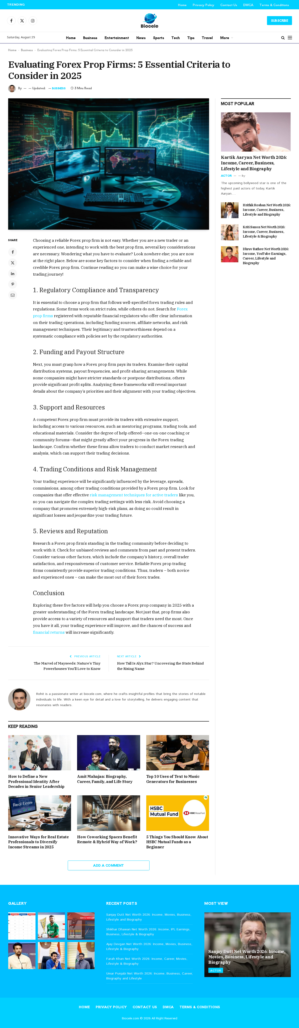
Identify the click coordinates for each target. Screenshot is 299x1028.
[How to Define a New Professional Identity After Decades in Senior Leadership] (39, 752)
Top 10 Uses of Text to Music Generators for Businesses (172, 779)
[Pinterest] (12, 284)
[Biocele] (149, 20)
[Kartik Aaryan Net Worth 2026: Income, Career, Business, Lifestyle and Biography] (256, 132)
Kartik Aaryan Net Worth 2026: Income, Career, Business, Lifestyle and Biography (254, 163)
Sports (158, 37)
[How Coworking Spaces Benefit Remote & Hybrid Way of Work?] (108, 813)
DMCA (248, 5)
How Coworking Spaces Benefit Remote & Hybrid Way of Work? (107, 839)
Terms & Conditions (274, 5)
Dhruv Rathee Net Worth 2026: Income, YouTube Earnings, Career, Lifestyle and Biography (266, 256)
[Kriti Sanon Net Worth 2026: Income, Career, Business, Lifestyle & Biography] (229, 232)
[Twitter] (12, 262)
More (224, 37)
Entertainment (117, 37)
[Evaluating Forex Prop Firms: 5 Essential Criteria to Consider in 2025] (108, 164)
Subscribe (279, 20)
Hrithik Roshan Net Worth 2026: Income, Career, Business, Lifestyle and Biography (267, 210)
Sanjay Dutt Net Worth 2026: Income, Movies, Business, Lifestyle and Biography (246, 957)
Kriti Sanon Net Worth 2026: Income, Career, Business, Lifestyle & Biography (264, 231)
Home (182, 5)
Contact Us (228, 5)
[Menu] (290, 37)
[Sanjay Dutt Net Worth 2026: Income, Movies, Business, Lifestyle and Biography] (247, 944)
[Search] (283, 37)
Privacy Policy (203, 5)
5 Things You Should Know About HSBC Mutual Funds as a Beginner (177, 842)
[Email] (12, 295)
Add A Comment (108, 865)
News (141, 37)
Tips (190, 37)
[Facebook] (12, 252)
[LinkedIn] (12, 273)
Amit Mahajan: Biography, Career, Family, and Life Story (104, 779)
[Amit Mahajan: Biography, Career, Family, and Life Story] (108, 752)
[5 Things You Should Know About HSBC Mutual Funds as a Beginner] (177, 813)
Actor (226, 175)
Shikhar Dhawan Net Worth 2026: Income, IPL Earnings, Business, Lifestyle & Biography (90, 4)
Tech (175, 37)
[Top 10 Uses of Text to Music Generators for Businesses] (177, 752)
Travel (207, 37)
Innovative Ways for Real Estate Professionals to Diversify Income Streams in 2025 (38, 842)
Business (90, 37)
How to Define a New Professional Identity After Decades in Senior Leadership (36, 781)
